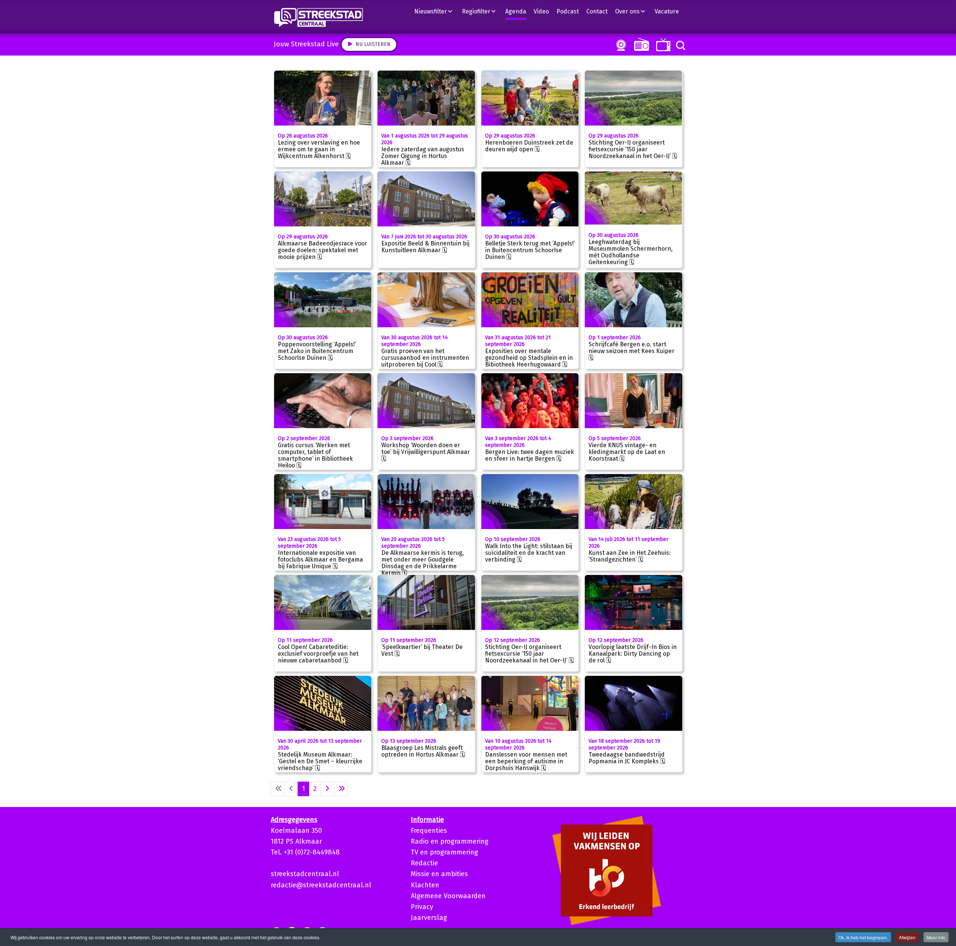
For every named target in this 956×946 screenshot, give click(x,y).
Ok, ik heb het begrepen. (863, 937)
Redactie (424, 863)
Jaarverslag (429, 917)
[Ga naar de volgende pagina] (327, 789)
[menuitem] (436, 11)
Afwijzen (907, 937)
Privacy (422, 907)
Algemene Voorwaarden (448, 896)
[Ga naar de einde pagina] (341, 789)
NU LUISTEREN (640, 44)
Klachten (425, 885)
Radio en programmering (449, 841)
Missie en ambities (439, 874)
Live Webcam (619, 45)
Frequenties (429, 830)
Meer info (936, 937)
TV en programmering (444, 852)
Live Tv (662, 44)
